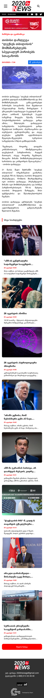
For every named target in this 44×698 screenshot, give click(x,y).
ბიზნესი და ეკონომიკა (13, 34)
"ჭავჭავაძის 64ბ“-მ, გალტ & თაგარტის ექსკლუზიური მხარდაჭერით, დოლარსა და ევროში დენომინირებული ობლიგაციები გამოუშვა (20, 522)
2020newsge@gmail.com (28, 673)
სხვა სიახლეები (13, 220)
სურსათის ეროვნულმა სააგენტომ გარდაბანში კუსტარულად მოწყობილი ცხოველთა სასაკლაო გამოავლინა (18, 627)
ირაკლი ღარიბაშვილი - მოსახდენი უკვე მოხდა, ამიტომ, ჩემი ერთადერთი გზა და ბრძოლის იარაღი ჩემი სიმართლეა (21, 575)
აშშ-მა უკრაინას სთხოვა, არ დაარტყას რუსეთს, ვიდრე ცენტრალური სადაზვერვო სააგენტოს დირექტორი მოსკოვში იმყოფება (20, 469)
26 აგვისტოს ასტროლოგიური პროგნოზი (20, 364)
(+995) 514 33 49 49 (25, 676)
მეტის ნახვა (22, 647)
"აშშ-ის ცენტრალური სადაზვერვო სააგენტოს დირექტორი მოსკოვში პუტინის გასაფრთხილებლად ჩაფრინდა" (21, 262)
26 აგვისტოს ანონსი (15, 313)
